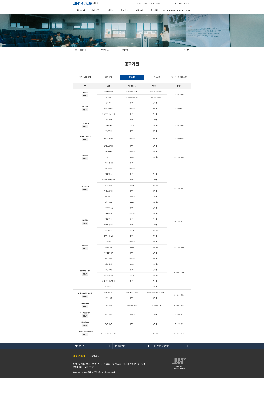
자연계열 (108, 77)
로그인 (158, 3)
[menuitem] (80, 10)
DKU (145, 3)
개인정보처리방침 (79, 356)
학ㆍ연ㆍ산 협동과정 (179, 77)
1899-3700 (89, 367)
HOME (139, 3)
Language (183, 3)
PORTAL (151, 3)
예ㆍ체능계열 (156, 77)
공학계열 (132, 77)
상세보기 (84, 96)
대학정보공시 (94, 356)
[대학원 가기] (82, 3)
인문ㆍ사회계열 (85, 77)
